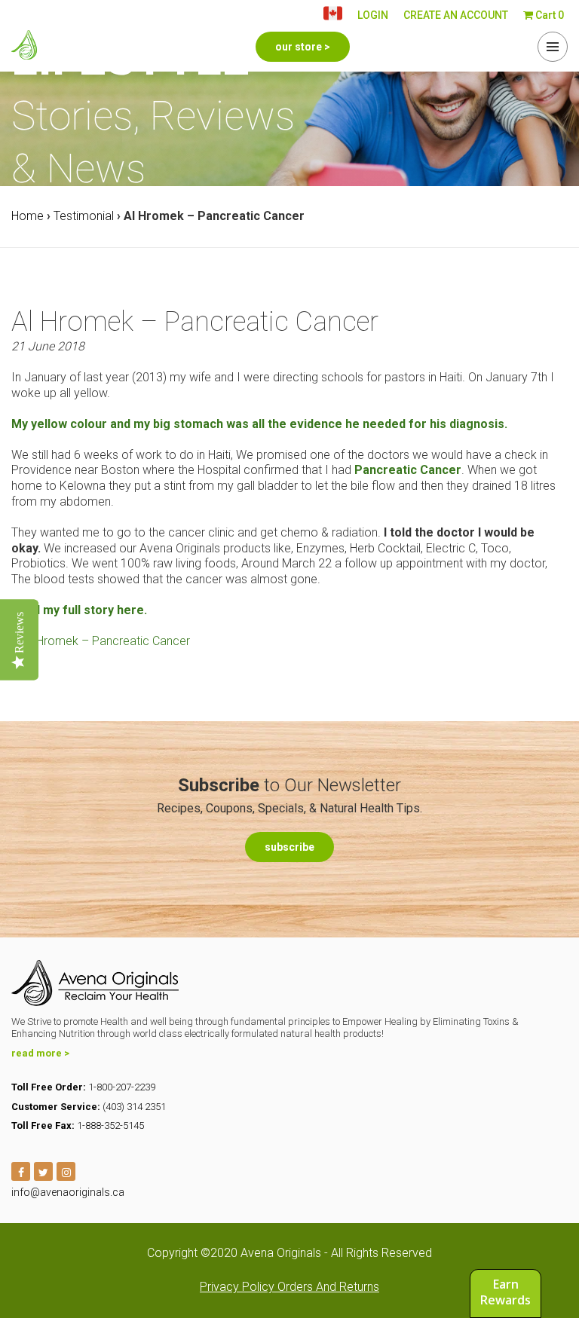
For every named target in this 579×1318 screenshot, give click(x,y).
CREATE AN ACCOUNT (455, 15)
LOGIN (372, 15)
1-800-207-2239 (121, 1087)
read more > (40, 1053)
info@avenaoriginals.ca (67, 1192)
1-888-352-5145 (110, 1125)
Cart (548, 15)
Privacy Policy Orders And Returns (289, 1287)
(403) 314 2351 (134, 1106)
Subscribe (289, 847)
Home (27, 216)
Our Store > (302, 47)
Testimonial (84, 216)
